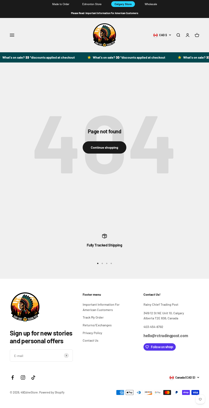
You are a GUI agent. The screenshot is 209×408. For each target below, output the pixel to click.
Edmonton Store (91, 4)
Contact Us (90, 340)
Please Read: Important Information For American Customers (104, 13)
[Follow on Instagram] (23, 377)
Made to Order (60, 4)
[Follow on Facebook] (12, 377)
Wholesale (151, 4)
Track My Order (93, 317)
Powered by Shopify (51, 392)
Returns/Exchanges (97, 325)
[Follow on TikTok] (33, 377)
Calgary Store (123, 4)
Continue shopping (104, 147)
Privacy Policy (92, 333)
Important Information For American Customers (101, 307)
